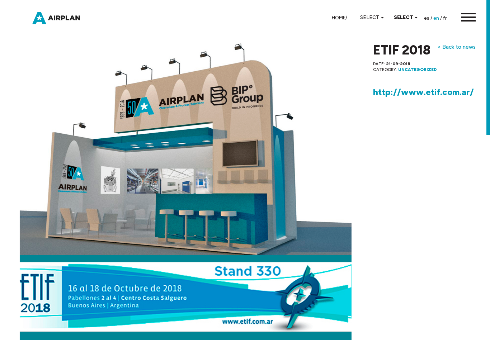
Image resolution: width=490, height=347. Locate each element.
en (436, 18)
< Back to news (456, 46)
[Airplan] (62, 17)
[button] (465, 18)
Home (338, 17)
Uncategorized (417, 69)
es (426, 18)
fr (445, 18)
